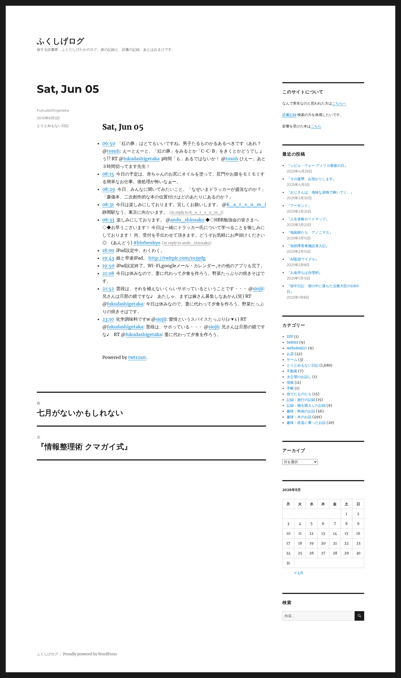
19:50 (108, 265)
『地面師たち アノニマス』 (310, 232)
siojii (258, 288)
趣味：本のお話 (299, 417)
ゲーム (292, 359)
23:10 (108, 319)
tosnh (113, 151)
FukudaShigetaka (53, 110)
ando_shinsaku (187, 219)
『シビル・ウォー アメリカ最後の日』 (317, 165)
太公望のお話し (299, 376)
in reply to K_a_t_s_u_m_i (196, 212)
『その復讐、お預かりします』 (311, 179)
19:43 (108, 258)
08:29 (108, 189)
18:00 (108, 250)
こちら (316, 126)
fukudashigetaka (141, 158)
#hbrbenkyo (146, 242)
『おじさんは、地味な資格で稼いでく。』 (320, 192)
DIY (290, 336)
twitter (292, 342)
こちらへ (339, 103)
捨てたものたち (299, 394)
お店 (290, 354)
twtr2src (137, 357)
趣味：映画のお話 (301, 411)
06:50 (108, 143)
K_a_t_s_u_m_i (246, 204)
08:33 (108, 219)
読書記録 (289, 114)
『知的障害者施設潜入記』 (308, 245)
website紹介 (297, 348)
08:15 (108, 174)
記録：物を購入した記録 (306, 405)
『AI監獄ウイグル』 (303, 259)
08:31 (108, 204)
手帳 (290, 388)
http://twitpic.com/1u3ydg (177, 258)
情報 (290, 382)
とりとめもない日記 (53, 125)
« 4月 (298, 572)
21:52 (108, 288)
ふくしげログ (60, 41)
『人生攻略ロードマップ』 (308, 219)
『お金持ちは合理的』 (304, 272)
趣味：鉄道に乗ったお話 (306, 422)
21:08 (108, 273)
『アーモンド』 (299, 205)
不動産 (292, 371)
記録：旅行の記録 (301, 399)
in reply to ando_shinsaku (187, 243)
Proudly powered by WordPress (90, 654)
